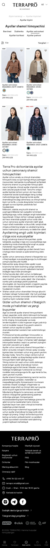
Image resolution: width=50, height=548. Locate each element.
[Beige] (28, 92)
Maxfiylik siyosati (32, 446)
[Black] (28, 148)
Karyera (5, 450)
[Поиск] (3, 4)
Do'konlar (6, 462)
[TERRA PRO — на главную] (25, 6)
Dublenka (18, 31)
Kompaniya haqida (10, 446)
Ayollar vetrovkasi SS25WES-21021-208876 (37, 143)
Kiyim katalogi (15, 16)
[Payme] (7, 523)
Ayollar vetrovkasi (35, 31)
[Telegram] (14, 501)
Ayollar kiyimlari (33, 16)
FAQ (27, 457)
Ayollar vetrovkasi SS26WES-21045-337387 (9, 144)
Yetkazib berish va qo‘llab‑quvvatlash (33, 451)
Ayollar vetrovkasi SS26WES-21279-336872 (12, 86)
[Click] (18, 523)
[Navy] (31, 92)
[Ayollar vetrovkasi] (12, 65)
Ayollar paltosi (34, 35)
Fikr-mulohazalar (32, 462)
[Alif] (42, 523)
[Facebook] (22, 501)
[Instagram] (5, 501)
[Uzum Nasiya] (31, 523)
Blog (27, 467)
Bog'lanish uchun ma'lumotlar (9, 456)
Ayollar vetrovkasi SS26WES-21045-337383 (34, 87)
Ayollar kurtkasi (16, 35)
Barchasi (7, 31)
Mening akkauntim (10, 467)
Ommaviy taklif (8, 472)
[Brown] (4, 90)
